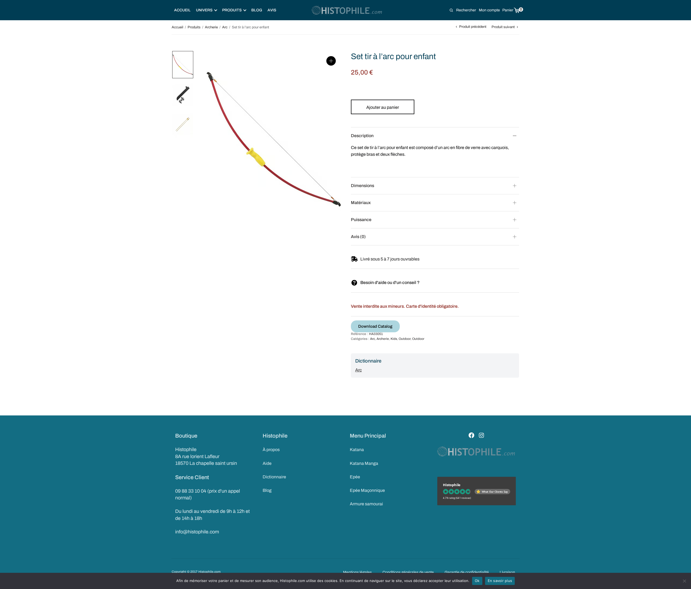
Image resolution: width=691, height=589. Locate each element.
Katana (357, 449)
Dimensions (362, 185)
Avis (271, 10)
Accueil (182, 10)
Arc (225, 27)
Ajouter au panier (382, 107)
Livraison (507, 572)
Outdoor (405, 339)
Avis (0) (358, 236)
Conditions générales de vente (408, 572)
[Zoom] (331, 61)
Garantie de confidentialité (467, 572)
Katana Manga (364, 463)
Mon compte (489, 10)
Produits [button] (232, 10)
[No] (684, 581)
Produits (194, 27)
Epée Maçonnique (367, 490)
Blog (256, 10)
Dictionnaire (274, 477)
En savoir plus (500, 580)
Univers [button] (204, 10)
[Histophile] (347, 10)
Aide (267, 463)
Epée (355, 477)
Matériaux (361, 202)
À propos (271, 449)
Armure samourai (366, 504)
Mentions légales (357, 572)
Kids (394, 339)
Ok (477, 580)
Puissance (361, 219)
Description (362, 135)
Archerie (211, 27)
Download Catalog (375, 326)
